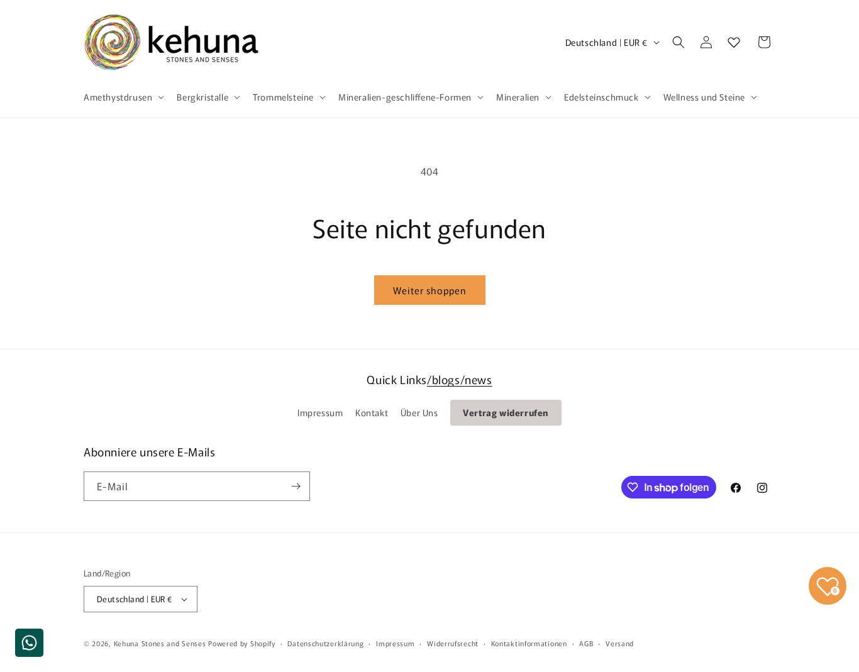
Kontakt (371, 412)
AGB (586, 643)
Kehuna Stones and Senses (160, 643)
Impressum (320, 412)
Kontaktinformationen (529, 643)
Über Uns (419, 412)
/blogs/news (459, 379)
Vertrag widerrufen (506, 412)
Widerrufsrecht (453, 643)
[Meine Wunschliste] (734, 42)
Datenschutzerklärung (325, 643)
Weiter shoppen (430, 290)
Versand (620, 643)
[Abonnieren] (295, 486)
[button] (122, 97)
